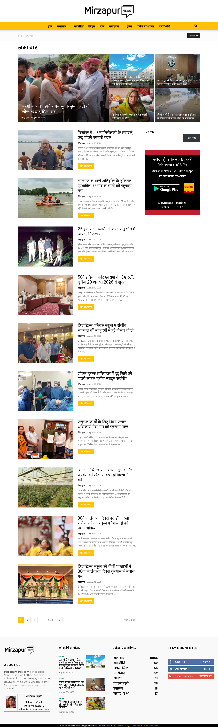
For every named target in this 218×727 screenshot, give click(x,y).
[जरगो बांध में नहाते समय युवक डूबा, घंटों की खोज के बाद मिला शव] (63, 93)
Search (149, 132)
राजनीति (79, 26)
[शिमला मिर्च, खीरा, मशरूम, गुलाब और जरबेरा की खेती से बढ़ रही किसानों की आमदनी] (45, 487)
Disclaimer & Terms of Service (144, 725)
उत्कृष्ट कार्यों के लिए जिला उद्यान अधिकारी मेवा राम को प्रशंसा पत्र (103, 424)
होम (50, 26)
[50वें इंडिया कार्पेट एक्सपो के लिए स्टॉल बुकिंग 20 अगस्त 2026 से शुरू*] (45, 295)
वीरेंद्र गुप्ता (25, 117)
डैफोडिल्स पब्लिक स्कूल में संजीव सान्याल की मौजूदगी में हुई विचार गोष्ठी (106, 328)
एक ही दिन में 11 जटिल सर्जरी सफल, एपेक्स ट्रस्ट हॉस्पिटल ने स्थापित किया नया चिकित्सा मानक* (71, 664)
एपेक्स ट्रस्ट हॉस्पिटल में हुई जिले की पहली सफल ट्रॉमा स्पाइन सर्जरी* (105, 376)
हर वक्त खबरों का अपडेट (172, 176)
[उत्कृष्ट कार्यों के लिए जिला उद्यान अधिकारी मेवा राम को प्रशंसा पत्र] (45, 439)
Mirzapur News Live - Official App (172, 171)
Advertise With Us (107, 725)
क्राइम (91, 26)
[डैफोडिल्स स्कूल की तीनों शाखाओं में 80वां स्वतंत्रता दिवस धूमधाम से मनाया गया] (45, 584)
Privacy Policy (123, 725)
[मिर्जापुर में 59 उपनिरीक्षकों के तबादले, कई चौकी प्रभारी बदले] (45, 150)
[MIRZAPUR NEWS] (27, 650)
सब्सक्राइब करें (206, 676)
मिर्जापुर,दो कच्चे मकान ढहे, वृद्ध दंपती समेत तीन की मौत (71, 704)
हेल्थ (129, 26)
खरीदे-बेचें (164, 26)
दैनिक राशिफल (145, 26)
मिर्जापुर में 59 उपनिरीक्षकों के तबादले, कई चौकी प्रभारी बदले (105, 135)
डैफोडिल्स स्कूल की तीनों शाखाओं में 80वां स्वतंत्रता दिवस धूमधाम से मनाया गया (106, 571)
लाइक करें (207, 661)
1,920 (50, 620)
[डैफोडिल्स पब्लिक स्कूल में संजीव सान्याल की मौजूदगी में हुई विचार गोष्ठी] (45, 343)
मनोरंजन (114, 26)
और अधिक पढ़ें (86, 166)
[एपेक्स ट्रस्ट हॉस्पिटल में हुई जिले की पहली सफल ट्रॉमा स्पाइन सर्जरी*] (45, 391)
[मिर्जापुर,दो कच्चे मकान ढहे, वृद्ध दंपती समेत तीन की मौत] (131, 105)
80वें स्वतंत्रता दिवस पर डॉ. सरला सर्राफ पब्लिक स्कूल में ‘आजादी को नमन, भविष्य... (103, 523)
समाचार (61, 26)
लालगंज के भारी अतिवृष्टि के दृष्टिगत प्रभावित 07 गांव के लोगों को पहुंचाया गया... (105, 185)
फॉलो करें (208, 669)
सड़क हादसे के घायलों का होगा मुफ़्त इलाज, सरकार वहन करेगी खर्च (71, 685)
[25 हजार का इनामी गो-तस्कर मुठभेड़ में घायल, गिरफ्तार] (45, 246)
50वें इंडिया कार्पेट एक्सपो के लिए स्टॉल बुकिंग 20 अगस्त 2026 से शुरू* (106, 280)
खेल (102, 26)
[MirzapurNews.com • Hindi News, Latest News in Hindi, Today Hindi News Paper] (109, 11)
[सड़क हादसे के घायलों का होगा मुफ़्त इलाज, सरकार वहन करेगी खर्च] (177, 71)
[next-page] (60, 620)
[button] (196, 26)
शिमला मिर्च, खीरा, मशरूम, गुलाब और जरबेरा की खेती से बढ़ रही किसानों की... (105, 474)
